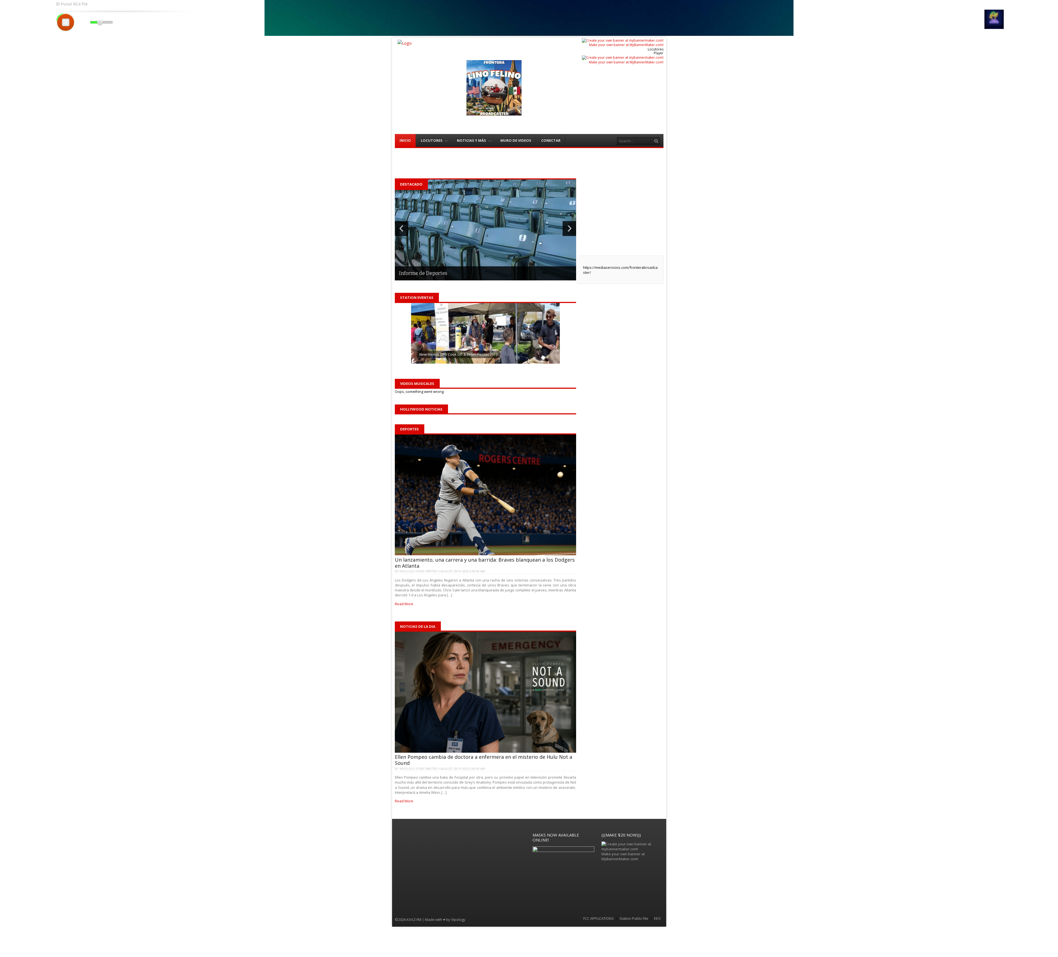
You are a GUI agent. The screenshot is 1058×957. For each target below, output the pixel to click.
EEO (657, 918)
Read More (404, 603)
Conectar (550, 140)
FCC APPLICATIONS (598, 918)
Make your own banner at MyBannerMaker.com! (626, 44)
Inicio (405, 140)
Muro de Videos (515, 140)
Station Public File (633, 918)
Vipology (458, 919)
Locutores (431, 140)
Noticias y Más (471, 140)
